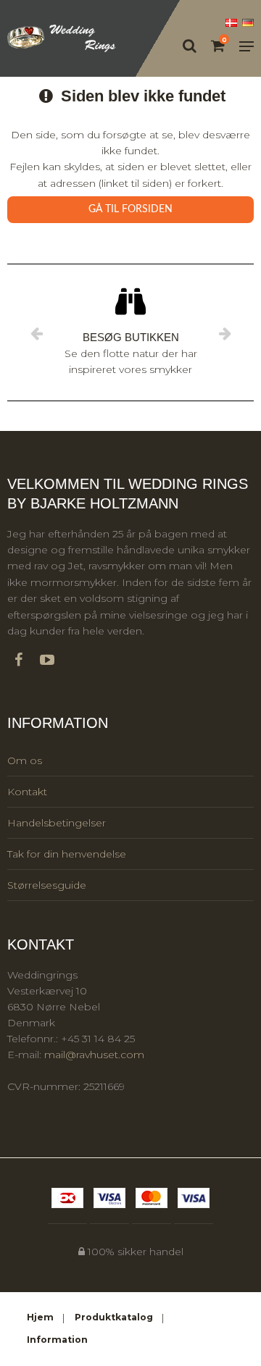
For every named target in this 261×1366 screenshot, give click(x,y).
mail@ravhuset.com (94, 1054)
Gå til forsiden (130, 209)
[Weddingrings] (61, 39)
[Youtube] (54, 660)
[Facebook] (25, 660)
